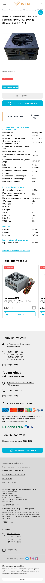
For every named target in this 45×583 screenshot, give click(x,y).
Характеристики (14, 116)
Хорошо (22, 579)
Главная (5, 10)
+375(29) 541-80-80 (15, 354)
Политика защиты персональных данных (16, 467)
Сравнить (25, 96)
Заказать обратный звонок (25, 103)
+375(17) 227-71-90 (15, 352)
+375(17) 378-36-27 (15, 391)
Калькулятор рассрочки (25, 450)
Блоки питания (29, 10)
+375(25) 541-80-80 (15, 357)
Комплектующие (16, 10)
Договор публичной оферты (12, 463)
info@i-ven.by (12, 365)
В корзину (19, 314)
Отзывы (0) (35, 116)
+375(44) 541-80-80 (15, 359)
